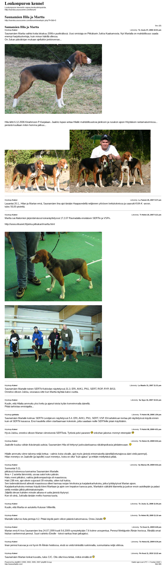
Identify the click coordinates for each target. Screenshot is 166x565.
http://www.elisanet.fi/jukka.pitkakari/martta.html (30, 224)
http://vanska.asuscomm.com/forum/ (20, 10)
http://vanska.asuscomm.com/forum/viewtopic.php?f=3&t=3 (30, 20)
